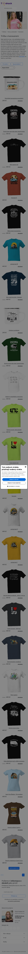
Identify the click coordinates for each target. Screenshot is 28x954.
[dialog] (14, 477)
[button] (14, 486)
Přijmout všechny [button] (14, 479)
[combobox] (25, 467)
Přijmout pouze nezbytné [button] (14, 483)
